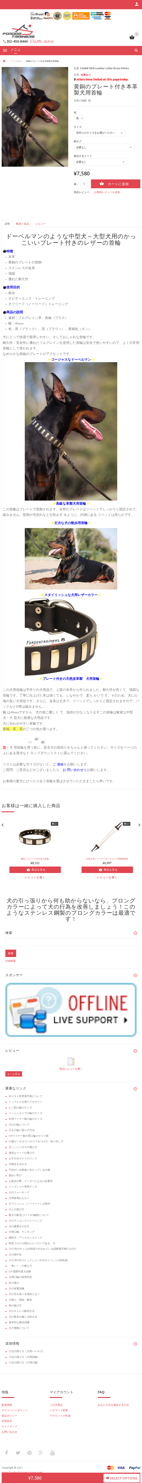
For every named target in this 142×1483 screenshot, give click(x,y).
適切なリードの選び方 (22, 1152)
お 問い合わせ (73, 769)
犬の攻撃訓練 (16, 1288)
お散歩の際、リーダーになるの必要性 (31, 1181)
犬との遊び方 (16, 1209)
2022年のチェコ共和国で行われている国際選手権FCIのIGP (42, 1248)
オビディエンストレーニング (25, 1220)
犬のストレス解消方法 (22, 1311)
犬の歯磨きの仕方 (19, 1226)
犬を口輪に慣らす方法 (22, 1130)
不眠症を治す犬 (18, 1164)
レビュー (40, 223)
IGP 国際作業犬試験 (20, 1271)
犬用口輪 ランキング (22, 1231)
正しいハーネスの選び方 (23, 1147)
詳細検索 (10, 960)
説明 (7, 223)
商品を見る (38, 869)
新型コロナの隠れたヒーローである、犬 (32, 1243)
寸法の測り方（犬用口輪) (23, 1362)
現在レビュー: (82, 192)
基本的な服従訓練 (19, 1322)
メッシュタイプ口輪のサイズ (25, 1113)
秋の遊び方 (15, 1305)
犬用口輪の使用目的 (20, 1277)
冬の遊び (14, 1282)
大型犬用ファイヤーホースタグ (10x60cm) (107, 859)
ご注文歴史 (56, 1404)
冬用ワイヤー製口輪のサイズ (25, 1118)
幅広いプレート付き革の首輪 (35, 859)
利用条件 (7, 1421)
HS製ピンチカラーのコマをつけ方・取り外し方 (36, 1141)
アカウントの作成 (60, 1415)
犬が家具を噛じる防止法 (23, 1316)
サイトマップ (9, 1426)
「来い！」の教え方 (20, 1265)
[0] (132, 38)
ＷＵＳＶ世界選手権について (25, 1096)
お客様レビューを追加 (107, 192)
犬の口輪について (19, 1124)
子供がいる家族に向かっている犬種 (29, 1169)
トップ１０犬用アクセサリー (25, 1101)
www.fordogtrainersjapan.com (22, 1472)
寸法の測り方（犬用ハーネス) (26, 1351)
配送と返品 (22, 223)
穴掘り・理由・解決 (20, 1299)
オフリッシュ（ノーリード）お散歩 (29, 1203)
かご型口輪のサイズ (20, 1107)
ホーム (4, 61)
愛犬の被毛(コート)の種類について (29, 1215)
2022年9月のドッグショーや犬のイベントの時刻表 (38, 1260)
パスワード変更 (59, 1410)
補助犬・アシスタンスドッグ (25, 1237)
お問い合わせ (44, 41)
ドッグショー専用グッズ (23, 1186)
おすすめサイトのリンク (23, 1158)
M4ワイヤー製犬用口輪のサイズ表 (29, 1135)
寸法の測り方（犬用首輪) (23, 1356)
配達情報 (7, 1404)
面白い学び (15, 1175)
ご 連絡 (58, 764)
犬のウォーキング (19, 1192)
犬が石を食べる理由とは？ (24, 1294)
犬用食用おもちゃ (19, 1198)
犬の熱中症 (15, 1254)
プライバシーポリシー (15, 1410)
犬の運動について (19, 1327)
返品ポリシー (9, 1415)
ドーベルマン (16, 61)
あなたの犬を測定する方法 (113, 1404)
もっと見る (13, 1074)
